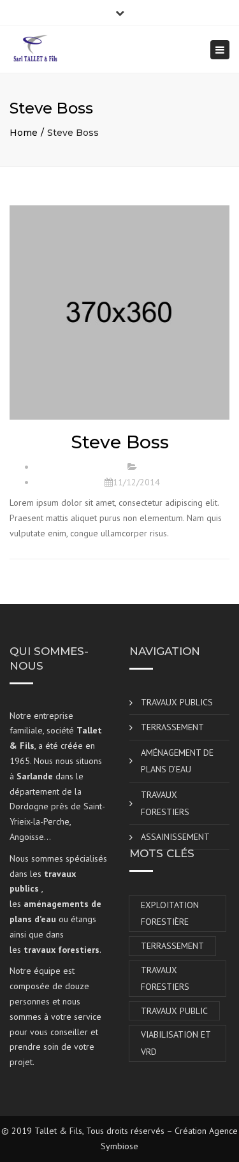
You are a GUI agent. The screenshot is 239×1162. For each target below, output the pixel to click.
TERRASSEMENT (172, 727)
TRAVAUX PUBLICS (177, 702)
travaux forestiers (165, 978)
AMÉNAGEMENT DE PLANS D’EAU (177, 761)
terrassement (172, 946)
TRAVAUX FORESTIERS (165, 803)
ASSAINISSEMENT (175, 836)
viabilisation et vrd (176, 1043)
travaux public (174, 1011)
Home (24, 132)
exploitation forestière (170, 913)
